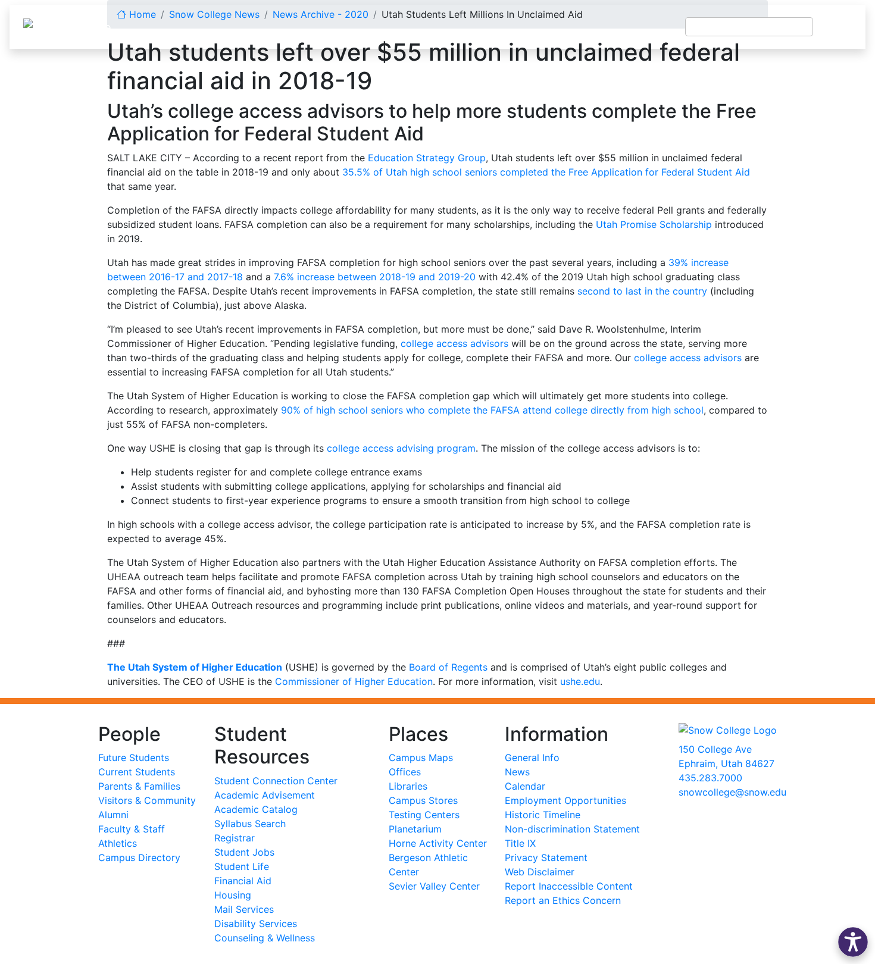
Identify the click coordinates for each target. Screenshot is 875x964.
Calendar (525, 786)
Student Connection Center (276, 781)
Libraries (408, 786)
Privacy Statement (546, 857)
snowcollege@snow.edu (732, 792)
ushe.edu (580, 681)
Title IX (520, 843)
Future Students (133, 757)
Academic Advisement (264, 795)
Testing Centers (424, 815)
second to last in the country (642, 291)
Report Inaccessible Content (569, 886)
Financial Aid (242, 881)
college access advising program (401, 448)
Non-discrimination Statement (572, 829)
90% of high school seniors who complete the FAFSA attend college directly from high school (492, 410)
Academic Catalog (256, 809)
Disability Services (255, 923)
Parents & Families (139, 786)
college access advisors (454, 343)
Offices (405, 772)
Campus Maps (421, 757)
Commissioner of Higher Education (354, 681)
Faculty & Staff (131, 829)
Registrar (234, 838)
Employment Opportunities (565, 800)
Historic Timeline (542, 815)
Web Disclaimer (539, 872)
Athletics (117, 843)
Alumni (113, 815)
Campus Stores (423, 800)
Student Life (241, 866)
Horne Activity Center (438, 843)
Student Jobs (244, 852)
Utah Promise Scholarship (654, 224)
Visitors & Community (147, 800)
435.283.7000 (710, 778)
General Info (532, 757)
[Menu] (839, 27)
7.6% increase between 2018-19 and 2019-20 (375, 277)
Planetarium (415, 829)
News (517, 772)
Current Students (136, 772)
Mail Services (244, 909)
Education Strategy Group (427, 158)
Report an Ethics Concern (563, 900)
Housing (232, 895)
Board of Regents (448, 667)
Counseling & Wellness (264, 938)
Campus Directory (139, 857)
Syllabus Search (250, 824)
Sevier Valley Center (434, 886)
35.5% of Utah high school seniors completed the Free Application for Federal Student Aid (546, 172)
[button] (853, 942)
